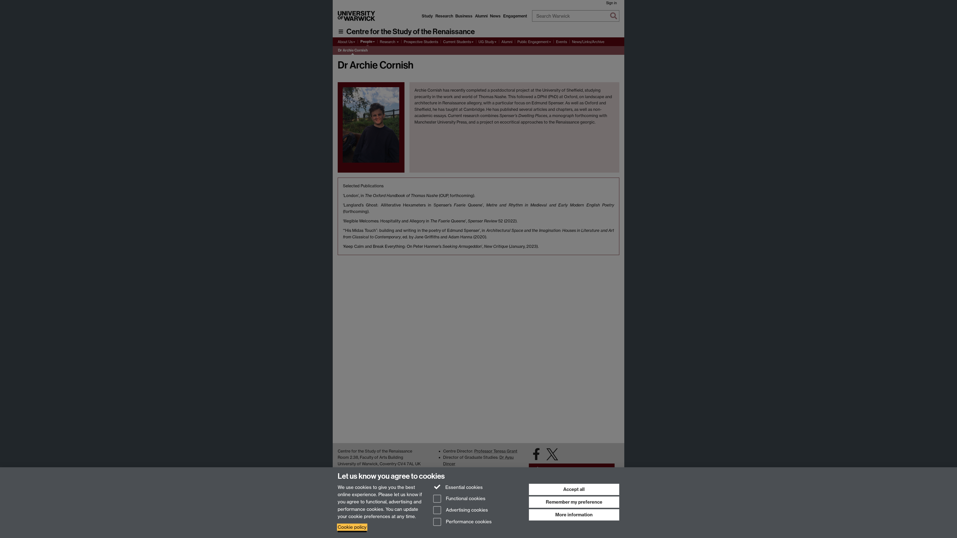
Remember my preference (574, 502)
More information (574, 515)
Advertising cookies (466, 510)
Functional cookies (465, 498)
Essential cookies (463, 487)
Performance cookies (468, 522)
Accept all (574, 489)
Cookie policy (352, 527)
